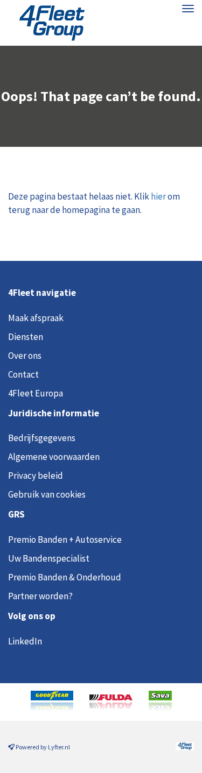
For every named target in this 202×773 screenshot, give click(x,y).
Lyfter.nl (59, 747)
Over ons (24, 355)
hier (158, 196)
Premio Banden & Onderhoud (64, 577)
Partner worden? (40, 596)
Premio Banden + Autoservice (65, 539)
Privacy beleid (35, 475)
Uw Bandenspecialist (48, 558)
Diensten (25, 337)
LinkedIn (25, 641)
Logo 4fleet (47, 23)
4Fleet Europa (35, 393)
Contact (23, 374)
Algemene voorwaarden (54, 457)
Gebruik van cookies (47, 494)
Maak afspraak (36, 318)
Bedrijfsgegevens (41, 438)
